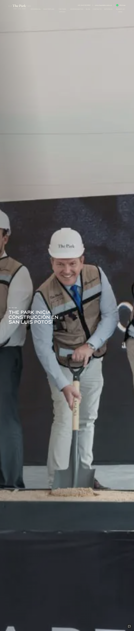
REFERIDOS (108, 9)
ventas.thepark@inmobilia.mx (103, 5)
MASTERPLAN (48, 9)
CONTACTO (97, 9)
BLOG (88, 9)
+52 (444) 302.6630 (84, 5)
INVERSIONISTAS (76, 9)
